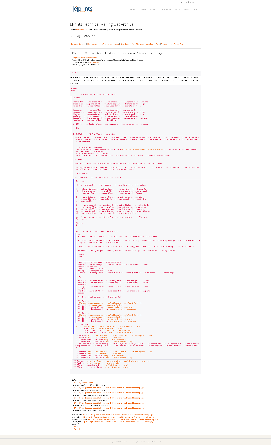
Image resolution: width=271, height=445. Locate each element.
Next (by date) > (93, 44)
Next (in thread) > (127, 44)
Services (132, 9)
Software (142, 9)
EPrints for (166, 9)
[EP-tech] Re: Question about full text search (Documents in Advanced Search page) (108, 388)
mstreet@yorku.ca (96, 62)
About (187, 9)
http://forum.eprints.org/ (123, 309)
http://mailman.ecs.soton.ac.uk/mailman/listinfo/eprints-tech (110, 303)
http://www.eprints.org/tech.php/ (109, 305)
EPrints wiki (80, 30)
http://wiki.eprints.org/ (120, 307)
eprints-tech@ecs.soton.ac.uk (85, 57)
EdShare (177, 9)
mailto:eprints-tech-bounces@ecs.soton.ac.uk (144, 149)
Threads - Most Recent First (172, 44)
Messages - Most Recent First (148, 44)
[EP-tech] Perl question (83, 382)
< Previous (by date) (78, 44)
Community (154, 9)
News (195, 9)
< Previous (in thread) (110, 44)
